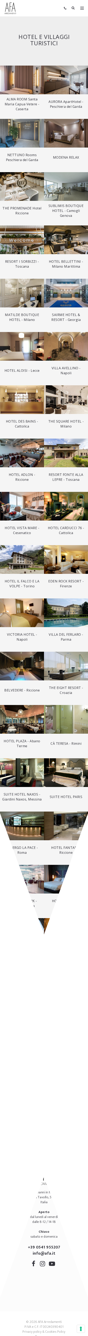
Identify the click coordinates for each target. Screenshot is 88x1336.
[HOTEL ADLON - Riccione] (22, 453)
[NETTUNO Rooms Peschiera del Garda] (22, 133)
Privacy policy (32, 1332)
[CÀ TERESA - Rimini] (66, 719)
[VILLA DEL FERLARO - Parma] (66, 612)
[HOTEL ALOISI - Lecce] (22, 346)
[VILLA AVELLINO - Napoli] (66, 346)
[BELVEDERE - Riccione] (22, 666)
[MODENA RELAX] (66, 133)
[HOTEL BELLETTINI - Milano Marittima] (66, 239)
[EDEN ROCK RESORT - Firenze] (66, 559)
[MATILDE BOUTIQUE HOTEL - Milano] (22, 293)
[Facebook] (35, 1265)
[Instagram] (44, 1265)
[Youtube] (53, 1265)
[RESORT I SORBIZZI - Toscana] (22, 239)
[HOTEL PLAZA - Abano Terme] (22, 719)
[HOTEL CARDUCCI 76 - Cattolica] (66, 506)
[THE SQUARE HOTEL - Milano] (66, 399)
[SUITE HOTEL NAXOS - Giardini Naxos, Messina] (22, 772)
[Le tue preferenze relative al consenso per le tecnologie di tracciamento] (81, 1329)
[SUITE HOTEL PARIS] (66, 772)
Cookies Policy (55, 1332)
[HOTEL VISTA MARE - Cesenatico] (22, 506)
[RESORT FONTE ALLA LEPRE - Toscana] (66, 453)
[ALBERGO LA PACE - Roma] (22, 826)
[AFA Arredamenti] (10, 8)
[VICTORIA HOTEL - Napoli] (22, 612)
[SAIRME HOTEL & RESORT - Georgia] (66, 293)
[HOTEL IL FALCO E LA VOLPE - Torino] (22, 559)
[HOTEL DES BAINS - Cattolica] (22, 399)
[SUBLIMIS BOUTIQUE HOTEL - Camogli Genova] (66, 186)
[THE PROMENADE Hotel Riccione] (22, 186)
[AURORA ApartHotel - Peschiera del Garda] (66, 80)
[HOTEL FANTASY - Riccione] (66, 826)
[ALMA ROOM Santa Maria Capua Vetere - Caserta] (22, 80)
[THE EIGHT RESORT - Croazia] (66, 666)
